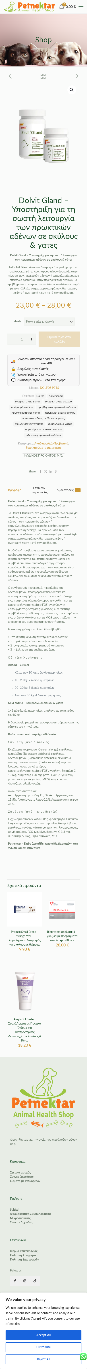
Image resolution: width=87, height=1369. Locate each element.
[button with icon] (15, 1281)
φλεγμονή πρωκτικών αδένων (43, 435)
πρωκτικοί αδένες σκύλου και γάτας (43, 418)
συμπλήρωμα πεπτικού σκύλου (43, 429)
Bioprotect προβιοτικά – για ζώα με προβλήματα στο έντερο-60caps (62, 936)
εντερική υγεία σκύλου (58, 401)
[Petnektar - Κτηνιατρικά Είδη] (29, 6)
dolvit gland (56, 396)
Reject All (43, 1359)
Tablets (16, 321)
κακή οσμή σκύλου (22, 407)
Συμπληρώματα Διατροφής (43, 447)
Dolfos (40, 396)
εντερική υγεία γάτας (27, 401)
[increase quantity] (31, 339)
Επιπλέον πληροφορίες (39, 490)
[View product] (37, 903)
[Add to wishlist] (37, 910)
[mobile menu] (81, 7)
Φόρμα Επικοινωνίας (23, 1251)
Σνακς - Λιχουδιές (21, 1222)
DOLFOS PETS (49, 388)
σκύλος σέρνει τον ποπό (29, 424)
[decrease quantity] (12, 339)
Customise (43, 1347)
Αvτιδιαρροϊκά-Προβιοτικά (51, 443)
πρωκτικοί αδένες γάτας (26, 413)
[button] (71, 89)
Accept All (43, 1335)
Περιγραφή (14, 490)
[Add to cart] (37, 897)
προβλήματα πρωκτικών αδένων (57, 407)
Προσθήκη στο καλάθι (59, 339)
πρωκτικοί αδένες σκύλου (60, 413)
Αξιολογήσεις (68, 490)
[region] (43, 1330)
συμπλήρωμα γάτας (60, 424)
